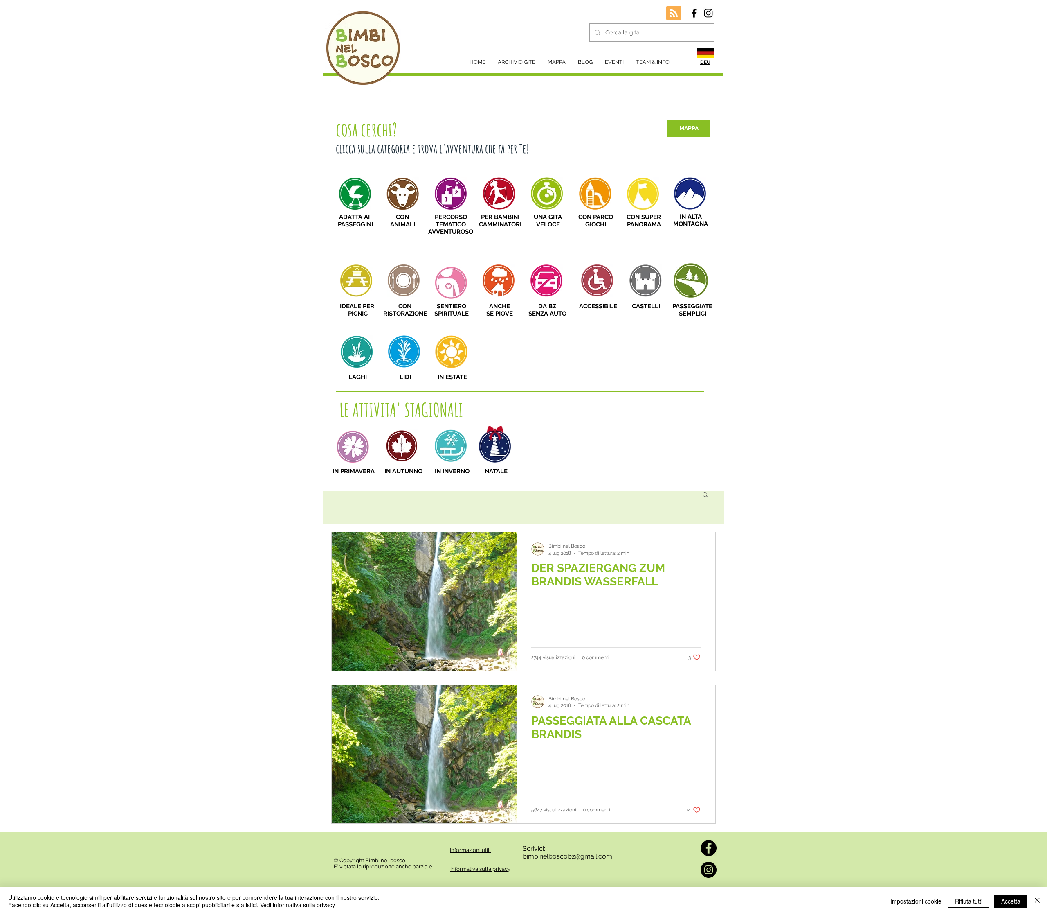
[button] (705, 495)
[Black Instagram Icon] (708, 13)
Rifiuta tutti (968, 901)
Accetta (1010, 901)
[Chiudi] (1037, 901)
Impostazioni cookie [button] (915, 901)
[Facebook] (709, 848)
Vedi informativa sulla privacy (297, 905)
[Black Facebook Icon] (694, 13)
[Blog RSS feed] (673, 13)
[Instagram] (709, 870)
